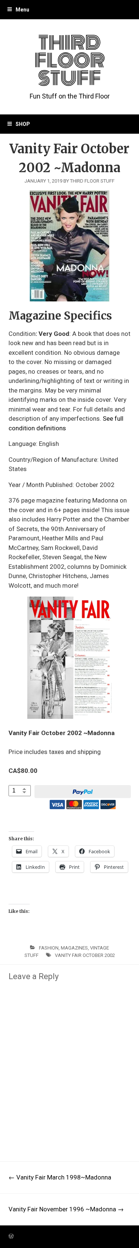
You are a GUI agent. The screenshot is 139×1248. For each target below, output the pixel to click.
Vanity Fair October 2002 (85, 955)
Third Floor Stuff (92, 181)
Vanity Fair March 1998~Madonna (60, 1177)
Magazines (74, 948)
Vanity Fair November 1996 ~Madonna (66, 1209)
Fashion (49, 948)
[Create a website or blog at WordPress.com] (11, 1236)
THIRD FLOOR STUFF (69, 60)
